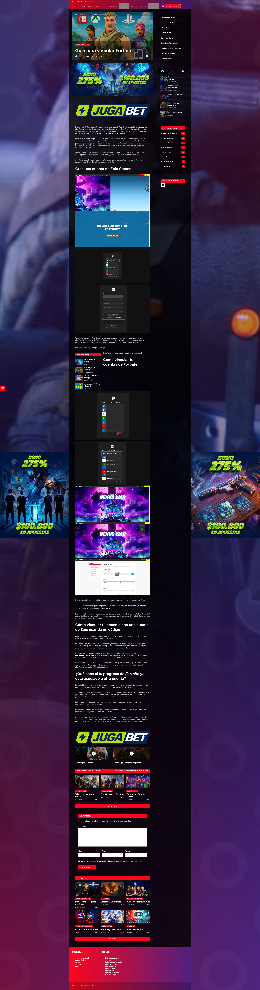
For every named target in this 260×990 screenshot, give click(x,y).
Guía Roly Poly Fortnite (89, 369)
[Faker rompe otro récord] (87, 916)
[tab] (125, 771)
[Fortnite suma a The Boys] (112, 781)
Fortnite (141, 127)
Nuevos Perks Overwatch (173, 87)
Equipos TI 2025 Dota (111, 902)
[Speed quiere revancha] (164, 105)
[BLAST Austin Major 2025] (138, 889)
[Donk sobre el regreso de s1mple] (87, 889)
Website (128, 851)
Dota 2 (77, 966)
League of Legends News (84, 926)
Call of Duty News (167, 17)
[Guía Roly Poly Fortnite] (79, 370)
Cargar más (112, 806)
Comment (82, 826)
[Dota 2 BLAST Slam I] (138, 916)
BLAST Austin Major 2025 (138, 902)
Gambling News (167, 38)
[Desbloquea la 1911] (164, 114)
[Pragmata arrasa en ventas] (164, 79)
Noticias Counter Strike (113, 962)
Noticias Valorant (111, 966)
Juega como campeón (173, 6)
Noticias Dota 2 (110, 968)
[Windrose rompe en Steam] (87, 781)
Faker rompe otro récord (86, 929)
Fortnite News (83, 14)
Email (104, 851)
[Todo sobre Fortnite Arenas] (138, 781)
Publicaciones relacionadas (125, 771)
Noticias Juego (110, 975)
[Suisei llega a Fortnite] (112, 916)
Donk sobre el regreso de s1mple (85, 903)
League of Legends (82, 958)
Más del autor (142, 771)
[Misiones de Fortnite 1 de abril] (79, 386)
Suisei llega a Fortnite (111, 929)
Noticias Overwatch (112, 973)
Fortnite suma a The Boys (112, 794)
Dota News (105, 898)
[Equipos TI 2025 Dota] (112, 889)
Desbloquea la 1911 (175, 113)
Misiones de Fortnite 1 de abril (92, 385)
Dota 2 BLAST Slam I (135, 929)
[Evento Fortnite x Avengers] (79, 378)
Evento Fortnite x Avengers (91, 377)
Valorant (78, 964)
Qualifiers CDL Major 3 (176, 95)
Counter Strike (80, 960)
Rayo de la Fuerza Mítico (91, 360)
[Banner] (34, 495)
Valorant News (166, 58)
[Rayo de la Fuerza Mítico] (79, 361)
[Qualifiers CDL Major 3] (164, 96)
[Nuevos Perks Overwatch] (164, 88)
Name (81, 851)
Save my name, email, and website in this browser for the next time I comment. (111, 861)
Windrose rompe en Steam (84, 795)
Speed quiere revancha (173, 104)
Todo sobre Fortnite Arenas (135, 795)
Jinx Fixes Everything (169, 43)
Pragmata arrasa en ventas (176, 78)
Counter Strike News (83, 898)
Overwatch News (167, 53)
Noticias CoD (109, 971)
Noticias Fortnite (111, 964)
